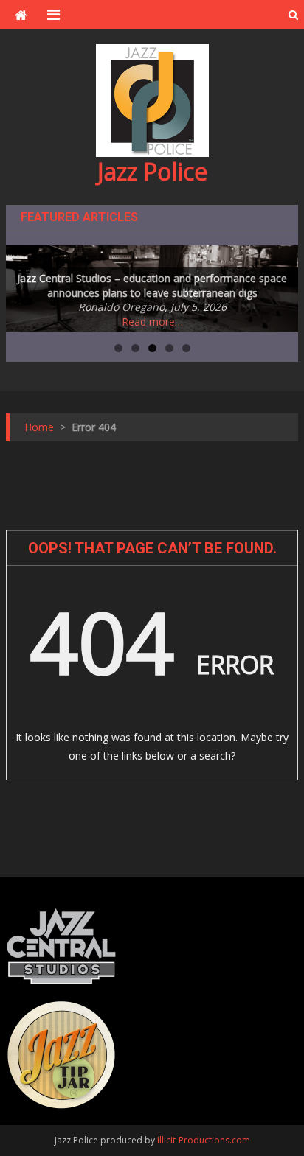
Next (280, 285)
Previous (24, 285)
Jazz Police (152, 171)
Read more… (152, 322)
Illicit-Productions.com (203, 1140)
